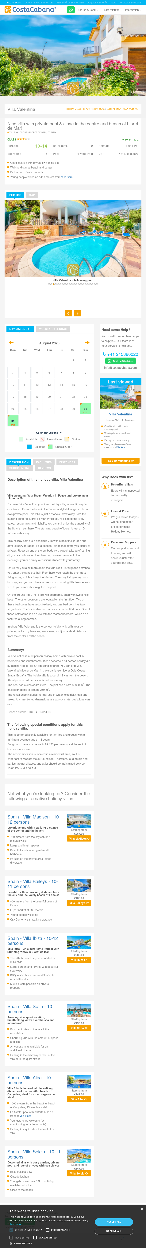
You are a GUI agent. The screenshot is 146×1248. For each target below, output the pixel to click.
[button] (11, 1230)
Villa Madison (78, 838)
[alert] (73, 1226)
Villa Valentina (131, 109)
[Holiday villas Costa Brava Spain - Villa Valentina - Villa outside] (73, 54)
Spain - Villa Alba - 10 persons (29, 1080)
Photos (15, 195)
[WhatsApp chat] (120, 360)
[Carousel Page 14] (79, 284)
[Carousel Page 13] (76, 284)
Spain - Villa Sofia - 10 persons (29, 1008)
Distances (67, 462)
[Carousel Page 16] (83, 284)
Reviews (44, 468)
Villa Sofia (78, 1028)
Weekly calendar (53, 329)
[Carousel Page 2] (51, 284)
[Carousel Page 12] (74, 284)
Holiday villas (74, 109)
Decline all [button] (114, 1231)
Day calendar (20, 329)
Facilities (44, 462)
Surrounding (19, 468)
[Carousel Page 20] (92, 284)
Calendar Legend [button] (47, 432)
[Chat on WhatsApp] (69, 9)
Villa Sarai (67, 177)
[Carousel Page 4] (56, 284)
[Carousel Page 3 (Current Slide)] (54, 284)
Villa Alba (77, 1099)
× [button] (141, 1209)
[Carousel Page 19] (90, 284)
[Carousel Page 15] (81, 284)
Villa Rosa (26, 1116)
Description (19, 462)
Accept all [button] (114, 1221)
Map (32, 195)
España (86, 109)
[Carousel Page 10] (70, 284)
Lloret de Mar (114, 109)
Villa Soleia (77, 1173)
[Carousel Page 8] (65, 284)
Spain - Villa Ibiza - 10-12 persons (32, 940)
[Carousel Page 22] (97, 284)
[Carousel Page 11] (72, 284)
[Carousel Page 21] (95, 284)
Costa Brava (98, 109)
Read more (16, 1224)
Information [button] (132, 10)
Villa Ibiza (77, 960)
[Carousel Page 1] (49, 284)
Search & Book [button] (87, 10)
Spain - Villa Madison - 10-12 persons (33, 819)
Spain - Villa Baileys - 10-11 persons (32, 883)
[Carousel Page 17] (85, 284)
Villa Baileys (77, 903)
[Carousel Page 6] (60, 284)
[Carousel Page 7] (63, 284)
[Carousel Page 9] (67, 284)
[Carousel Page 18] (88, 284)
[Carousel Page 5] (58, 284)
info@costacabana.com (120, 367)
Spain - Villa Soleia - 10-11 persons (34, 1154)
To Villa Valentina (119, 461)
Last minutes (111, 10)
